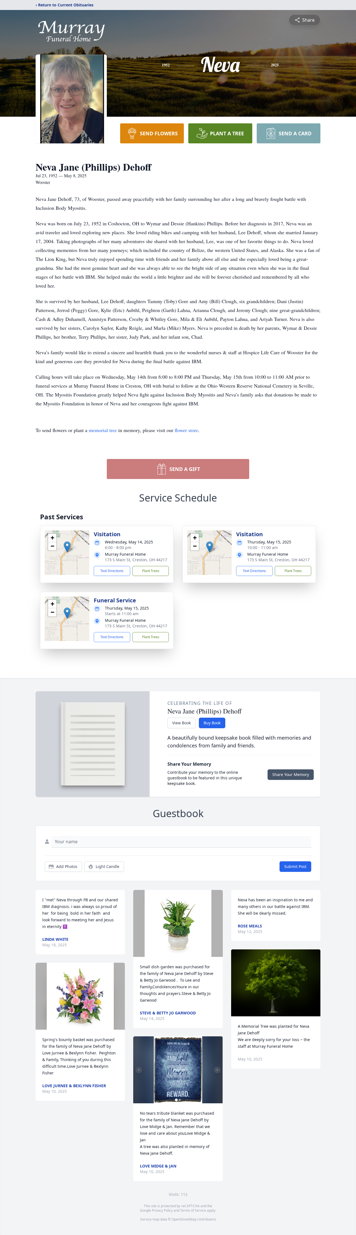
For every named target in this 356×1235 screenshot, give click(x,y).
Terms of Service (193, 1210)
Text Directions (111, 570)
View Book (181, 722)
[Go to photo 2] (180, 1100)
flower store (186, 430)
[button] (67, 547)
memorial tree (103, 430)
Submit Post (295, 866)
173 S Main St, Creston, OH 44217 (136, 559)
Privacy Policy (162, 1210)
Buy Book (212, 722)
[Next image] (217, 1070)
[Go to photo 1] (176, 1100)
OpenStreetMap (184, 1219)
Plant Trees (150, 570)
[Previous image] (138, 1070)
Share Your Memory (290, 774)
